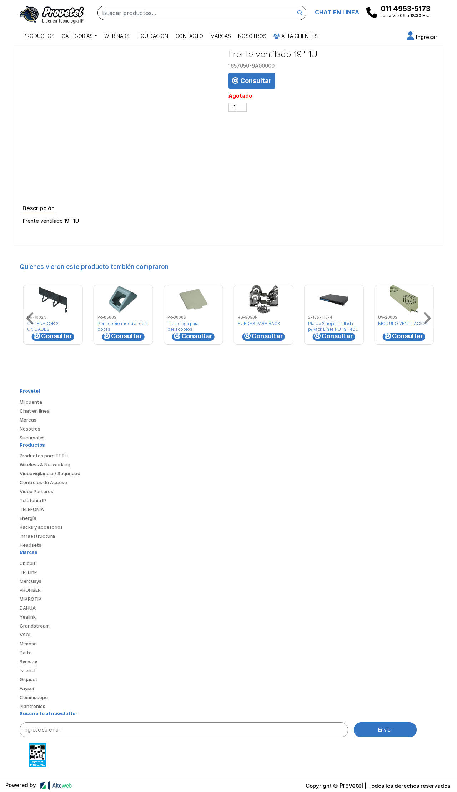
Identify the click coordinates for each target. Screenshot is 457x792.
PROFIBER (30, 590)
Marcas (220, 36)
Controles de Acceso (43, 482)
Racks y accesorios (41, 527)
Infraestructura (37, 536)
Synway (28, 661)
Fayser (27, 688)
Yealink (28, 617)
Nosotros (252, 36)
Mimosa (28, 643)
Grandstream (35, 626)
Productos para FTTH (44, 455)
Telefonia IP (33, 500)
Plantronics (32, 706)
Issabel (27, 670)
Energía (28, 518)
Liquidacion (152, 36)
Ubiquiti (28, 563)
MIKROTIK (31, 599)
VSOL (26, 635)
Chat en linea (35, 411)
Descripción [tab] (38, 208)
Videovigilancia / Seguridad (50, 473)
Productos (39, 36)
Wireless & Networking (45, 464)
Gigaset (28, 679)
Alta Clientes (299, 36)
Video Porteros (36, 491)
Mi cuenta (31, 402)
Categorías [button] (77, 36)
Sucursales (32, 438)
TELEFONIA (32, 509)
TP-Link (28, 572)
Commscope (34, 697)
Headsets (30, 545)
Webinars (117, 36)
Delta (26, 652)
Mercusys (30, 581)
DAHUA (28, 608)
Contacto (189, 36)
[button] (422, 37)
